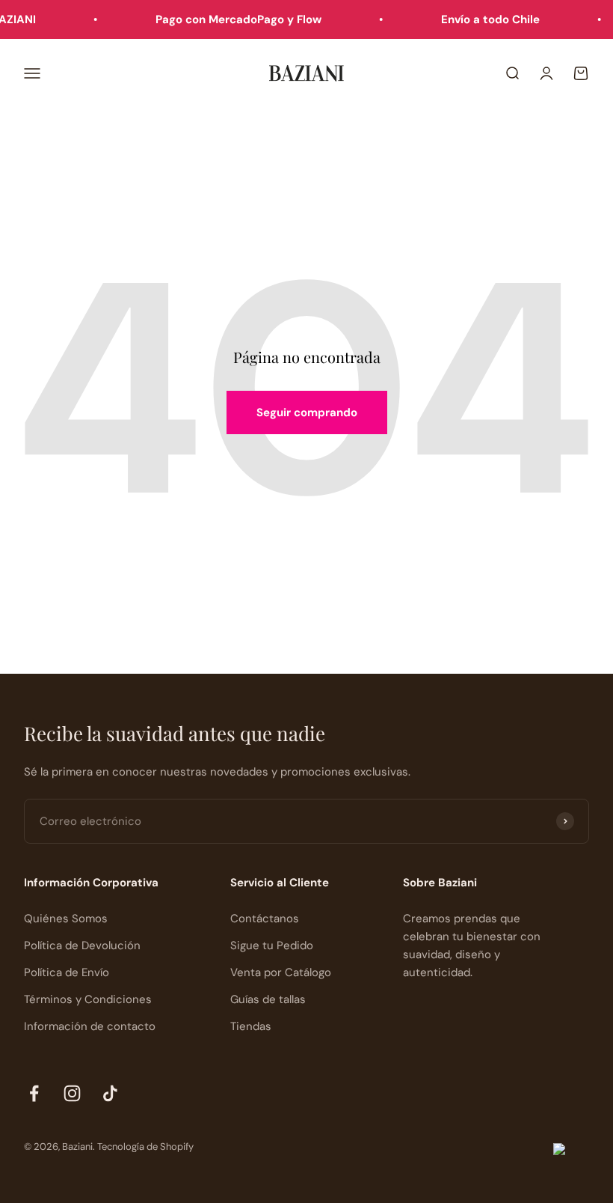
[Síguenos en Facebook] (34, 1093)
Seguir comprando (306, 412)
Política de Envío (66, 972)
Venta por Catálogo (280, 972)
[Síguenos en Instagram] (72, 1093)
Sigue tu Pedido (271, 945)
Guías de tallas (268, 999)
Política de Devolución (82, 945)
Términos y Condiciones (88, 999)
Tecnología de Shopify (145, 1146)
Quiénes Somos (66, 918)
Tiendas (250, 1026)
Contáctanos (264, 918)
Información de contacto (89, 1026)
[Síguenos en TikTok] (110, 1093)
